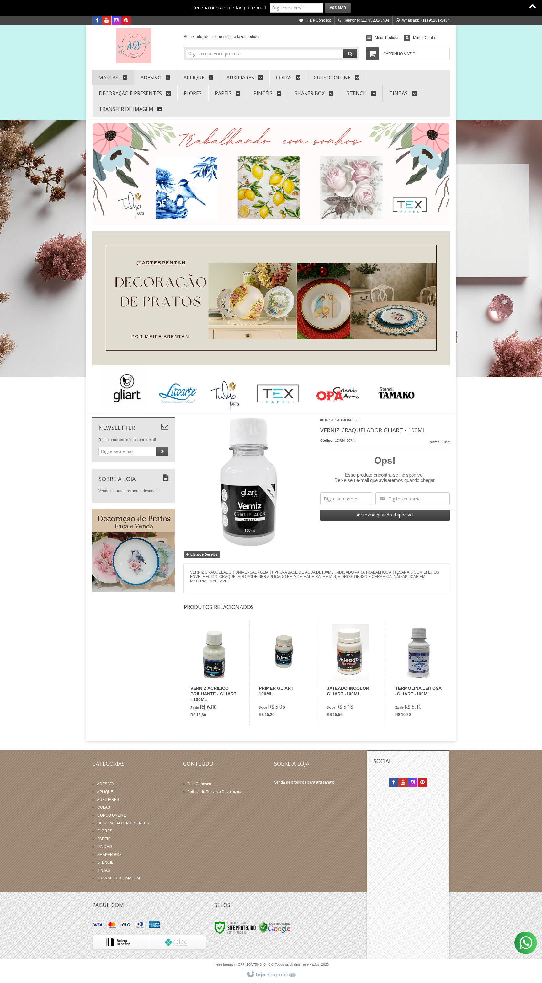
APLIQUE (105, 792)
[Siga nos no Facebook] (97, 21)
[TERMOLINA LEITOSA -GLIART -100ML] (419, 673)
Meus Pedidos (387, 37)
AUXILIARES (347, 420)
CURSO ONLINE (111, 815)
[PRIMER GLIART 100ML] (282, 673)
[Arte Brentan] (133, 45)
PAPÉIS (103, 839)
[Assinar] (338, 8)
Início (329, 420)
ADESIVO (105, 784)
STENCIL (105, 862)
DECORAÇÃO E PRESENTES (123, 823)
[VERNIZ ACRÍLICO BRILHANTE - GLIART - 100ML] (214, 673)
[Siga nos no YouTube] (403, 782)
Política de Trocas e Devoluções (214, 792)
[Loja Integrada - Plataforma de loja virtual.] (271, 975)
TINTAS (103, 870)
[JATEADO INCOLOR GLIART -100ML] (350, 673)
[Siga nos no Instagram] (116, 21)
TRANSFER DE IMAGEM (118, 878)
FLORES (104, 831)
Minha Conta (424, 37)
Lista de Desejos (203, 554)
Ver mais (217, 696)
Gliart (446, 442)
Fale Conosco (318, 20)
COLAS (103, 807)
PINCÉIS (104, 847)
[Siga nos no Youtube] (106, 21)
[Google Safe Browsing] (274, 928)
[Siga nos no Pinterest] (126, 21)
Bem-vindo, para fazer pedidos (222, 37)
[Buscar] (350, 53)
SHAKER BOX (109, 854)
